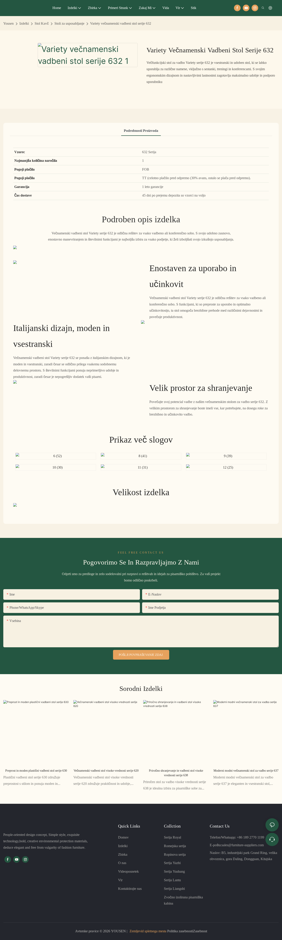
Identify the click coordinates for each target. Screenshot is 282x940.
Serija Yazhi (172, 863)
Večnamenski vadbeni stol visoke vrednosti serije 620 (106, 770)
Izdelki (24, 23)
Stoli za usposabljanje (69, 23)
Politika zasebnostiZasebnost (186, 931)
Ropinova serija (175, 854)
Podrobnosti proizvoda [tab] (141, 131)
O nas (122, 863)
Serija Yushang (174, 871)
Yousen (8, 23)
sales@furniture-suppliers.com (243, 845)
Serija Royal (172, 837)
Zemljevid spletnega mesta (148, 931)
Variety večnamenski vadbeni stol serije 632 (120, 23)
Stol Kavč (42, 23)
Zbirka (122, 854)
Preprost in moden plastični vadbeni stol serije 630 (36, 770)
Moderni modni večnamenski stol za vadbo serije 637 (245, 770)
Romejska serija (175, 846)
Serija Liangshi (174, 889)
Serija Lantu (172, 880)
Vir (120, 880)
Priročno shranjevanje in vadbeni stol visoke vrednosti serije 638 (176, 773)
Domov (123, 837)
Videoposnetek (128, 871)
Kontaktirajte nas (130, 889)
